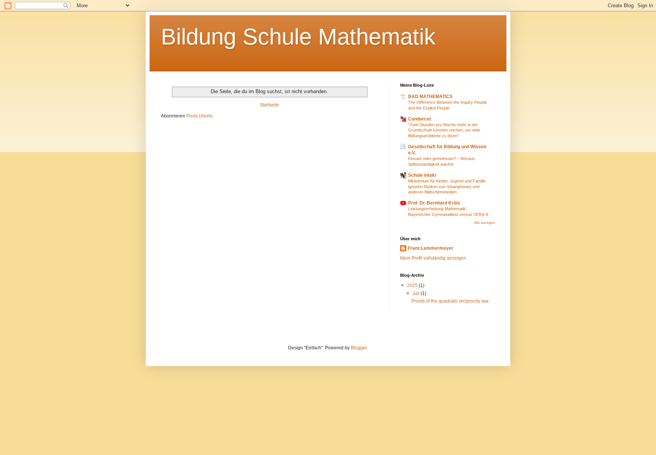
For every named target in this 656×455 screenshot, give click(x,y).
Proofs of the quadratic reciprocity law (450, 301)
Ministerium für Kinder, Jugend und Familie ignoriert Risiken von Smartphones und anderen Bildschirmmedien (447, 187)
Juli (416, 293)
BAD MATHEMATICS (430, 96)
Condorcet (419, 119)
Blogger (359, 347)
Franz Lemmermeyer (430, 248)
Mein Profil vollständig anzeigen (433, 258)
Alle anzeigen (484, 223)
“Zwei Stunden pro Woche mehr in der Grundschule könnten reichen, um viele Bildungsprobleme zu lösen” (444, 130)
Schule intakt (422, 175)
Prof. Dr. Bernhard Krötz (434, 203)
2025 (413, 285)
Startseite (269, 105)
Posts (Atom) (199, 116)
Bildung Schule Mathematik (298, 36)
